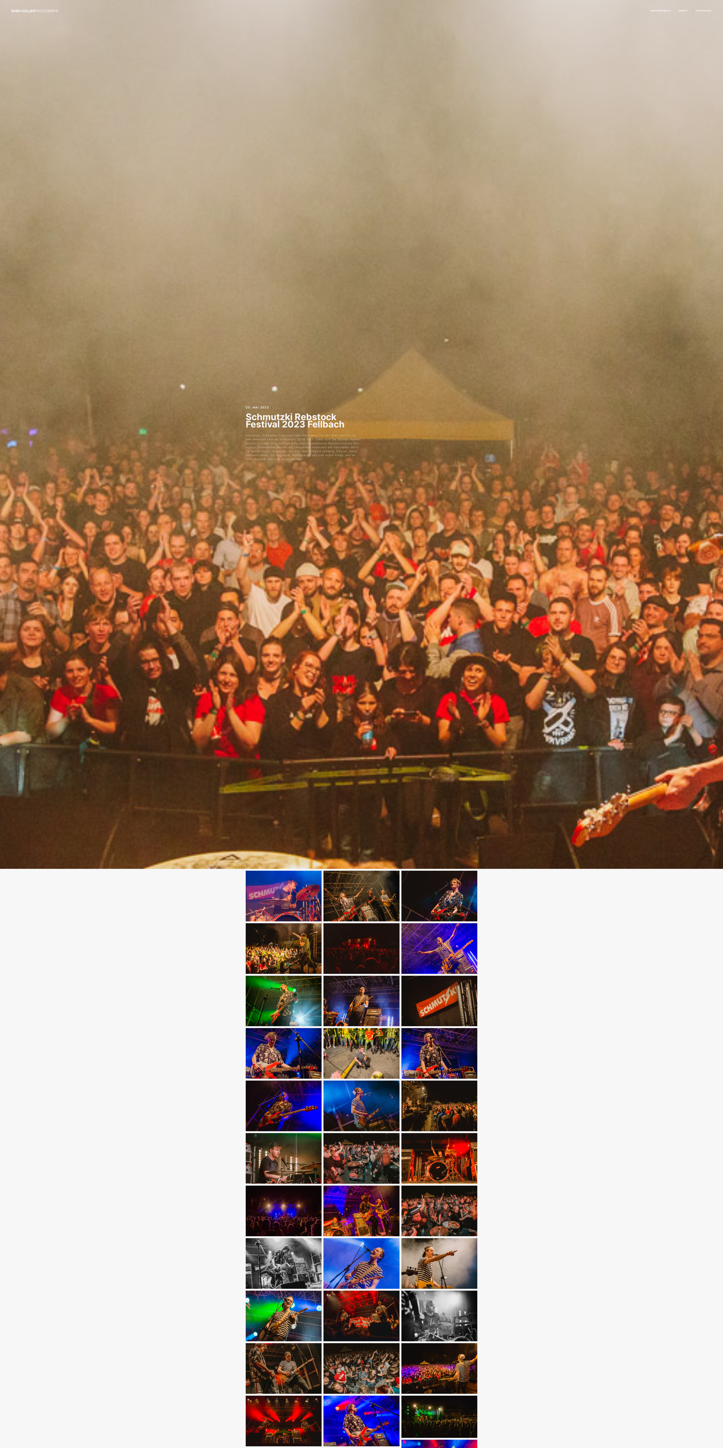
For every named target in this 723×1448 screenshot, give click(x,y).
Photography (661, 10)
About (683, 10)
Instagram (703, 10)
